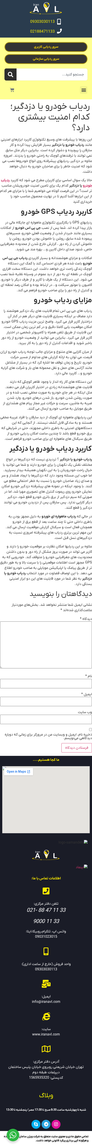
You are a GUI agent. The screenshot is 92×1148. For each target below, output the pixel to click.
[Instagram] (56, 1124)
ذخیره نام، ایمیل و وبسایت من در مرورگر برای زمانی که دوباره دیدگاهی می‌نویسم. (48, 736)
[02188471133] (59, 31)
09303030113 (42, 21)
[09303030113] (59, 22)
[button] (83, 90)
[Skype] (35, 1124)
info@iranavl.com (46, 1002)
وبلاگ (46, 1096)
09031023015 (46, 937)
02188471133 (42, 31)
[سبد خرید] (12, 90)
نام (88, 676)
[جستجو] (10, 74)
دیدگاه (86, 619)
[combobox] (52, 74)
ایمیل (86, 694)
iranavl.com (50, 1034)
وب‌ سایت (85, 712)
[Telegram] (46, 1124)
